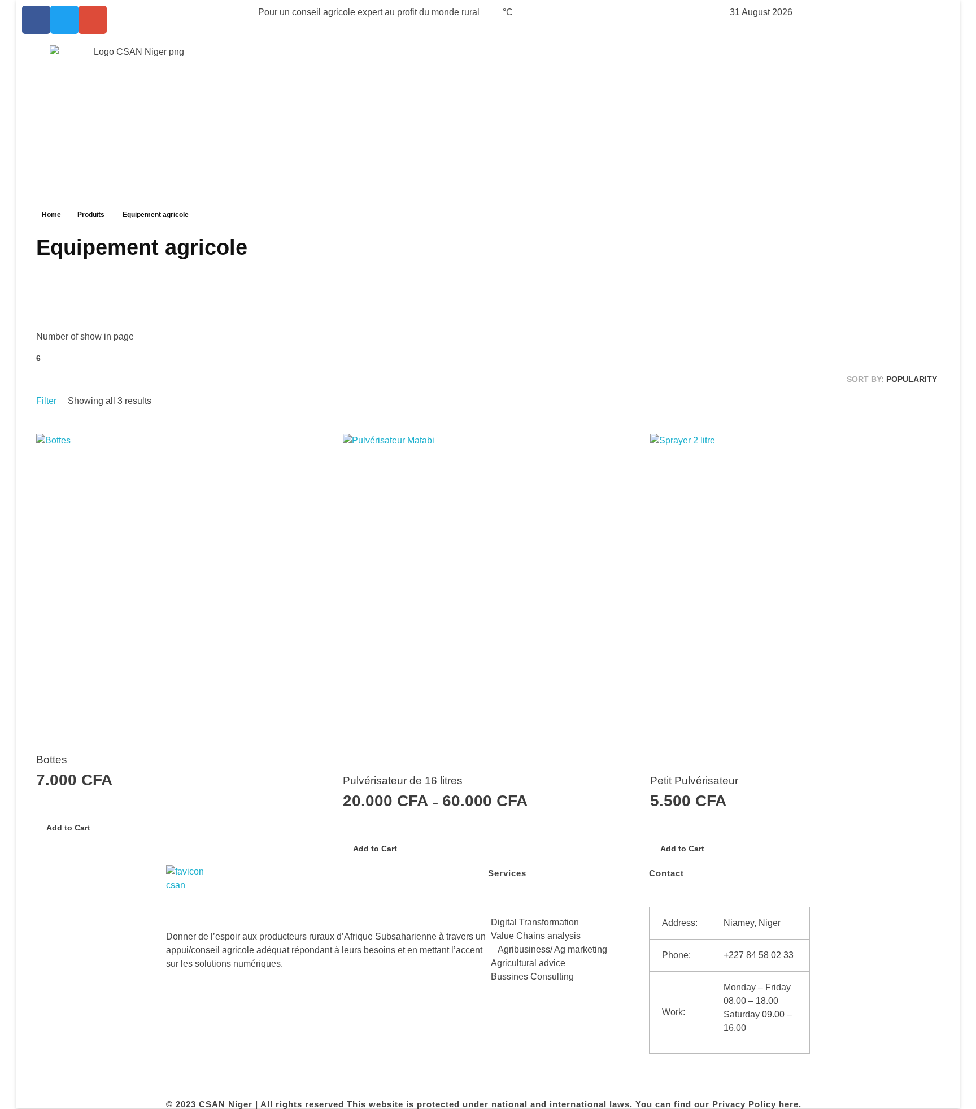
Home (51, 215)
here (789, 1104)
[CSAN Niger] (193, 892)
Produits (90, 215)
